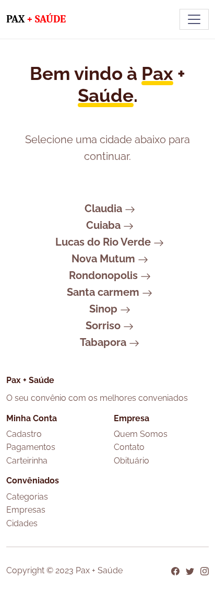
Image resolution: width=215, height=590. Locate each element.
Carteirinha (26, 461)
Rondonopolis (104, 275)
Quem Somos (141, 434)
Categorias (27, 497)
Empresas (25, 510)
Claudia (105, 208)
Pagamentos (30, 447)
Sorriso (104, 325)
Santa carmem (104, 292)
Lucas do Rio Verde (104, 242)
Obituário (131, 461)
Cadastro (24, 434)
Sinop (104, 309)
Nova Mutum (104, 258)
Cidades (22, 523)
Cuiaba (104, 225)
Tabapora (104, 342)
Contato (129, 447)
